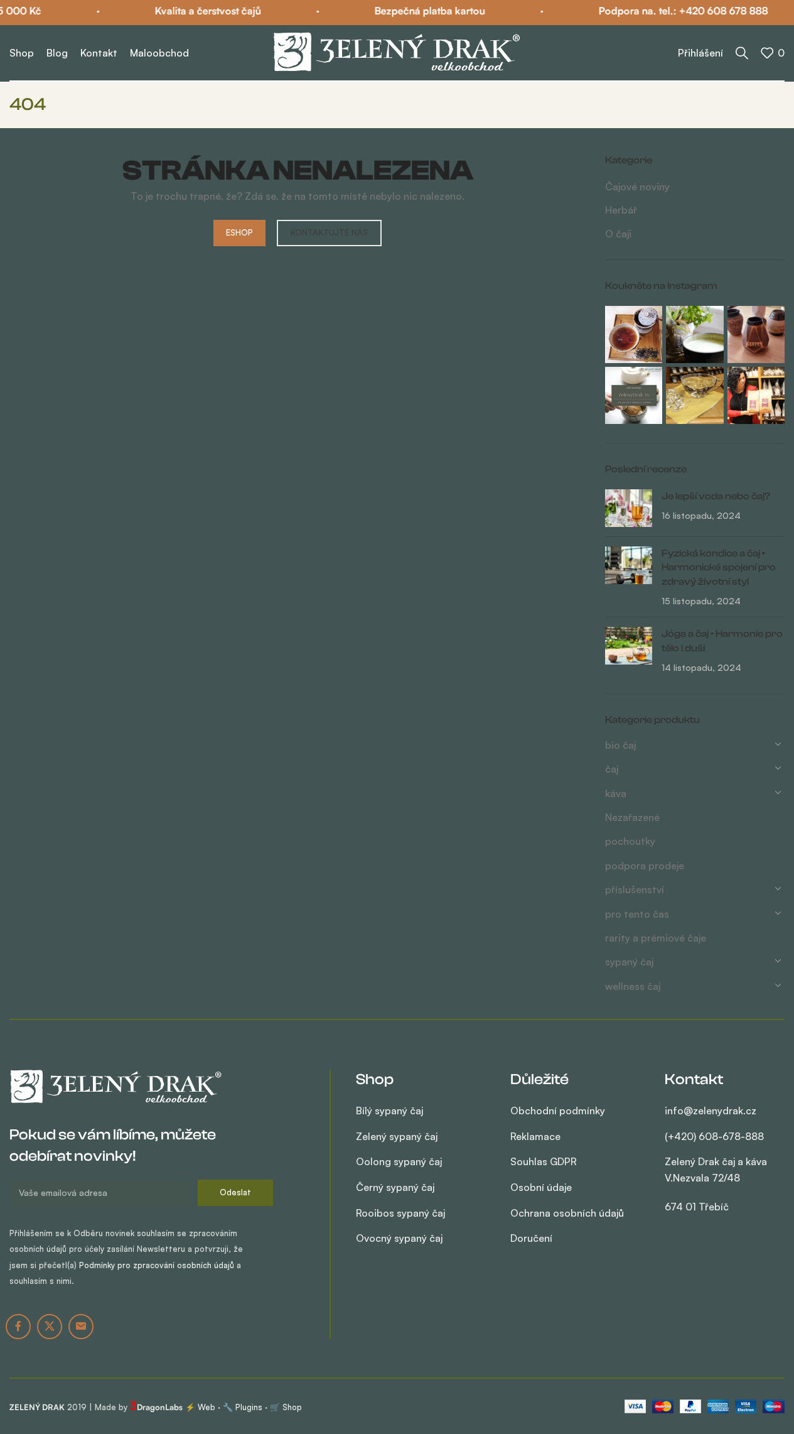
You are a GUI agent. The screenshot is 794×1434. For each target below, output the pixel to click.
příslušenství (634, 889)
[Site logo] (397, 51)
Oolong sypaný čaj (399, 1161)
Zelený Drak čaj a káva (716, 1183)
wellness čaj (632, 986)
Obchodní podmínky (557, 1110)
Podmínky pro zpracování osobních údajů (156, 1265)
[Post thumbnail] (628, 508)
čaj (611, 769)
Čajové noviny (637, 186)
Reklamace (535, 1136)
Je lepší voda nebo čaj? (716, 496)
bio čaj (620, 745)
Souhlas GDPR (543, 1161)
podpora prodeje (644, 865)
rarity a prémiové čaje (655, 938)
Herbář (621, 210)
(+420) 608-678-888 (714, 1136)
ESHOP (239, 232)
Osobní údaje (541, 1187)
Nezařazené (632, 817)
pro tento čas (637, 914)
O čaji (618, 233)
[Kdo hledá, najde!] (741, 52)
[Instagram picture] (633, 334)
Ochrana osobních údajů (567, 1213)
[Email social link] (81, 1326)
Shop (292, 1407)
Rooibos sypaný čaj (400, 1213)
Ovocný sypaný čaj (399, 1238)
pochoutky (630, 841)
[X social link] (49, 1326)
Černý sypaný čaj (395, 1187)
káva (615, 793)
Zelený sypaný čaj (396, 1136)
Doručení (531, 1238)
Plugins (248, 1407)
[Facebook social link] (18, 1326)
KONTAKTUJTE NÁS (329, 232)
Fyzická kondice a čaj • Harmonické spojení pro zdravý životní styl (719, 567)
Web (206, 1407)
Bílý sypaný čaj (389, 1110)
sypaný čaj (629, 961)
